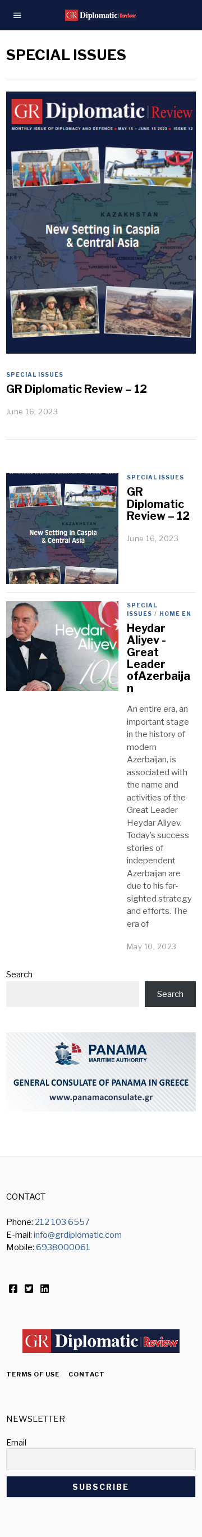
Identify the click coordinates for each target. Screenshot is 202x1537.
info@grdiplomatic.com (78, 1235)
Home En (175, 613)
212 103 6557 (62, 1222)
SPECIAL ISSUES (34, 374)
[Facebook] (13, 1289)
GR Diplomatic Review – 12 (76, 389)
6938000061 (63, 1247)
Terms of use (32, 1374)
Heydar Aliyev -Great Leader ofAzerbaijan (158, 658)
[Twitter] (29, 1289)
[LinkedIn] (45, 1289)
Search (19, 974)
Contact (86, 1374)
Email (16, 1442)
